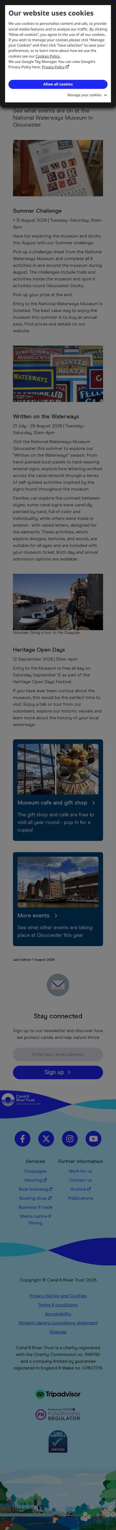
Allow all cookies (58, 84)
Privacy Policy (53, 66)
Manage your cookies (84, 95)
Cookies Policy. (48, 56)
